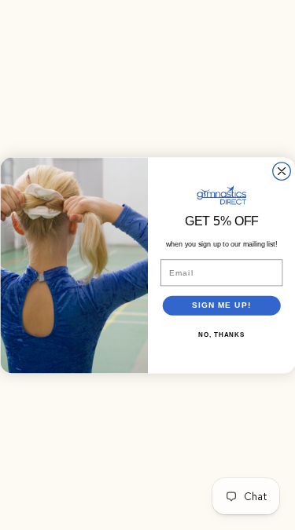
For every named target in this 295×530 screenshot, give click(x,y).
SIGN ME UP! (221, 305)
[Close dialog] (281, 171)
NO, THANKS (221, 334)
